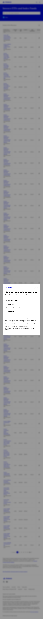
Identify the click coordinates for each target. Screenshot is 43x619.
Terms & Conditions (9, 318)
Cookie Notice (21, 318)
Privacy (15, 318)
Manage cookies (28, 318)
